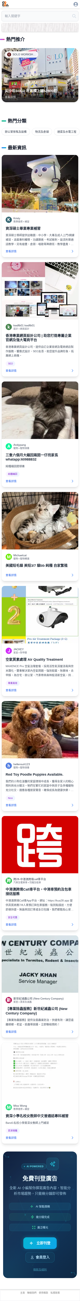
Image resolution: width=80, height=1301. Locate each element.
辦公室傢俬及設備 (16, 131)
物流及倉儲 (42, 131)
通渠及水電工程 (66, 131)
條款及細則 (40, 1269)
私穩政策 (55, 1292)
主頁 (22, 1292)
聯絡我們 (32, 1292)
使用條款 (43, 1292)
